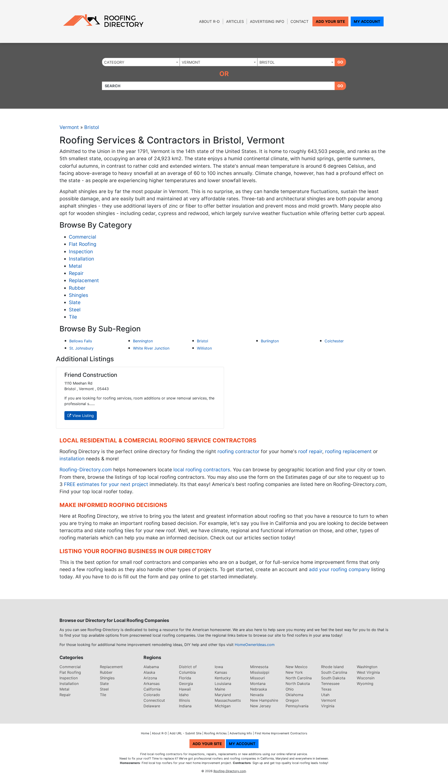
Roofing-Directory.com (86, 469)
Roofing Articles (215, 733)
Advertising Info (267, 21)
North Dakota (298, 683)
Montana (258, 683)
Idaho (184, 694)
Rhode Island (332, 666)
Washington (367, 666)
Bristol (91, 127)
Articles (235, 21)
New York (294, 672)
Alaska (149, 672)
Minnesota (259, 666)
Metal (75, 266)
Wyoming (365, 683)
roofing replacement (348, 451)
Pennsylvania (297, 706)
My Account (367, 21)
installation (72, 459)
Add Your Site (330, 21)
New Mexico (297, 666)
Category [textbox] (114, 62)
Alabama (151, 666)
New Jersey (260, 706)
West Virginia (368, 672)
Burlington (270, 341)
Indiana (185, 706)
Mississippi (259, 672)
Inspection (81, 251)
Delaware (152, 706)
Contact (299, 21)
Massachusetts (228, 700)
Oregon (292, 700)
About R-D (209, 21)
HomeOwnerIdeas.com (255, 644)
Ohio (290, 689)
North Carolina (299, 678)
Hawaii (185, 689)
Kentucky (223, 678)
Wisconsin (365, 678)
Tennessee (330, 683)
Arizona (150, 678)
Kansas (221, 672)
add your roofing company (339, 569)
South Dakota (333, 678)
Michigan (223, 706)
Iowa (219, 666)
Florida (185, 678)
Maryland (223, 694)
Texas (326, 689)
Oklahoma (294, 694)
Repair (76, 273)
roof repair (310, 451)
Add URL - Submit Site (185, 733)
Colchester (334, 341)
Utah (325, 694)
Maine (220, 689)
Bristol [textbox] (267, 62)
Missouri (257, 678)
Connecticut (154, 700)
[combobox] (141, 62)
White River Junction (151, 348)
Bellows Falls (80, 341)
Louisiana (223, 683)
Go (340, 62)
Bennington (143, 341)
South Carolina (334, 672)
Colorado (152, 694)
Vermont (69, 127)
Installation (81, 259)
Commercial (82, 237)
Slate (74, 302)
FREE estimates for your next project (106, 484)
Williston (204, 348)
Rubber (77, 288)
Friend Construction (90, 374)
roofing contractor (238, 451)
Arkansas (152, 683)
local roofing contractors (201, 469)
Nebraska (258, 689)
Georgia (186, 683)
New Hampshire (264, 700)
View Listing (82, 415)
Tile (73, 317)
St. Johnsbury (81, 348)
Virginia (327, 706)
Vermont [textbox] (191, 62)
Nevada (257, 694)
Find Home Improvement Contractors (281, 733)
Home (145, 733)
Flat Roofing (82, 244)
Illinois (184, 700)
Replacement (84, 280)
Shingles (78, 295)
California (152, 689)
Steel (74, 309)
